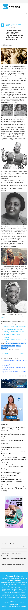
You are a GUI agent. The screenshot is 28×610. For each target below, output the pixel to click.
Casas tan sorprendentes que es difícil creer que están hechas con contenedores (14, 361)
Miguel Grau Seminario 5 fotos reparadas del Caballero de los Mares (13, 368)
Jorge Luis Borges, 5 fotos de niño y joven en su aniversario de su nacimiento (14, 331)
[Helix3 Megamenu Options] (26, 14)
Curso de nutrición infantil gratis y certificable (13, 550)
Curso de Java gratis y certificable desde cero (13, 564)
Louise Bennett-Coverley (19, 343)
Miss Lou (9, 343)
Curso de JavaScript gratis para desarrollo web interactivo (13, 560)
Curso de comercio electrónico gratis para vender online (12, 554)
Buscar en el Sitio (14, 601)
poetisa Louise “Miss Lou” (8, 345)
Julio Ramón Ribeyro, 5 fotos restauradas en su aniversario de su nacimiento (14, 372)
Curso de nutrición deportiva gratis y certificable (14, 547)
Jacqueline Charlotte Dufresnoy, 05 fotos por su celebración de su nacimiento (15, 336)
